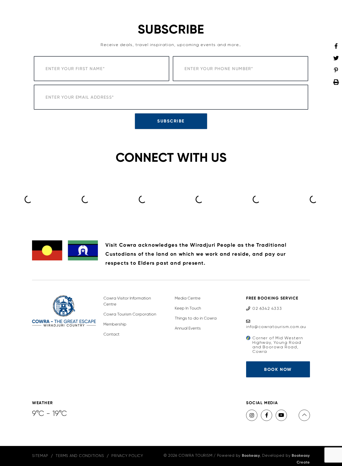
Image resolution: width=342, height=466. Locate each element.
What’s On (255, 11)
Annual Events (188, 328)
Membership (114, 324)
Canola (280, 11)
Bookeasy (251, 455)
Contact (111, 334)
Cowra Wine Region (200, 11)
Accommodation (156, 11)
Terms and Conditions (80, 455)
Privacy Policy (127, 455)
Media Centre (188, 298)
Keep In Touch (188, 308)
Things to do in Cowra (196, 318)
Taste (126, 11)
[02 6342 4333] (264, 303)
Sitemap (40, 455)
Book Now (278, 369)
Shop (232, 11)
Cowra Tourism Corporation (129, 314)
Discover (105, 11)
